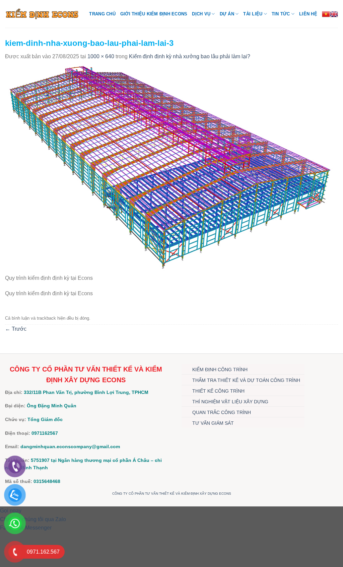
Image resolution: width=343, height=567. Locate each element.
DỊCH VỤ (201, 13)
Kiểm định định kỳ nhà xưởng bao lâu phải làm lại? (189, 56)
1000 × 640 (100, 56)
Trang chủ (102, 13)
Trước (15, 329)
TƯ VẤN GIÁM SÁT (213, 423)
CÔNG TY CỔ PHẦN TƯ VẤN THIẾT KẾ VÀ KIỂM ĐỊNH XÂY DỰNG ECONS (171, 493)
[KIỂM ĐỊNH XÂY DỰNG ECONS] (42, 13)
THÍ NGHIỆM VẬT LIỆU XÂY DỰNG (230, 401)
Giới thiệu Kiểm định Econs (154, 13)
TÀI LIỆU (252, 13)
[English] (334, 14)
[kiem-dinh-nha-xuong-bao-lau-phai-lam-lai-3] (171, 167)
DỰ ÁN (227, 13)
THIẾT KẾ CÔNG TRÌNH (218, 391)
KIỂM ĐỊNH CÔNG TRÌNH (220, 369)
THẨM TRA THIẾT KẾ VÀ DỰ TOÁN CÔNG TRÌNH (246, 380)
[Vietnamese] (326, 14)
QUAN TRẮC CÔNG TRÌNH (221, 412)
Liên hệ (308, 13)
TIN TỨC (281, 13)
